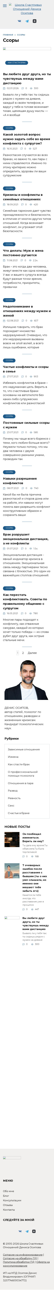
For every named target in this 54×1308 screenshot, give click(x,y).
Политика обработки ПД (18, 1261)
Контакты (9, 1209)
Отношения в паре (20, 783)
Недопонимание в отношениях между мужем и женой (27, 311)
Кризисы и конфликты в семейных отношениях (23, 197)
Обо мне (8, 1191)
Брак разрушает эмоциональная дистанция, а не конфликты (25, 539)
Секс (11, 805)
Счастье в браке (19, 813)
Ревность (14, 798)
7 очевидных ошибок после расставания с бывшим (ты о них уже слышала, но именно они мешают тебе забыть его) (34, 878)
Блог (6, 1195)
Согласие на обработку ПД (20, 1258)
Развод (13, 790)
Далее (32, 652)
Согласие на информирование (23, 1254)
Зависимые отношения (24, 749)
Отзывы (8, 1205)
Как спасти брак (19, 764)
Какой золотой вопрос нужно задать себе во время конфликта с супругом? (26, 139)
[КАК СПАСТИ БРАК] (27, 67)
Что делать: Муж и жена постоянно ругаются (23, 253)
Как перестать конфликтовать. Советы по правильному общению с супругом (25, 601)
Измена (13, 756)
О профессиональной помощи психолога (23, 773)
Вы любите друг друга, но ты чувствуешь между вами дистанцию (27, 78)
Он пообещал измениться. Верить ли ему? (33, 837)
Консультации (12, 1200)
